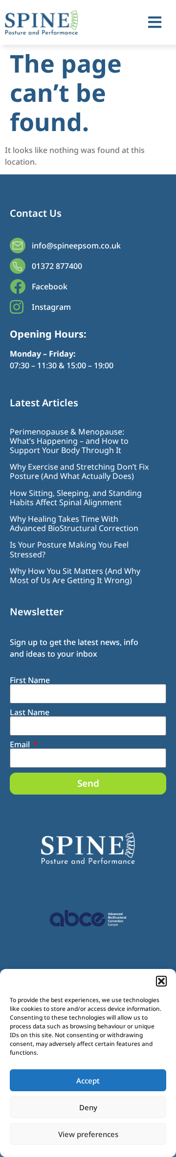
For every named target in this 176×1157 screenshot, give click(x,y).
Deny (88, 1107)
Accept (88, 1080)
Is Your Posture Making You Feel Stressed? (69, 549)
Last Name (29, 712)
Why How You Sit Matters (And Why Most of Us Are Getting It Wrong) (75, 576)
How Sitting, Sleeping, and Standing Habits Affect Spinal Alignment (76, 498)
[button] (161, 981)
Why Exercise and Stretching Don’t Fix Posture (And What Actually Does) (79, 471)
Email (21, 744)
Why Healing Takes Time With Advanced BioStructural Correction (74, 523)
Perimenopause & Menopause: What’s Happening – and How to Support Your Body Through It (69, 440)
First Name (30, 680)
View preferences (88, 1134)
